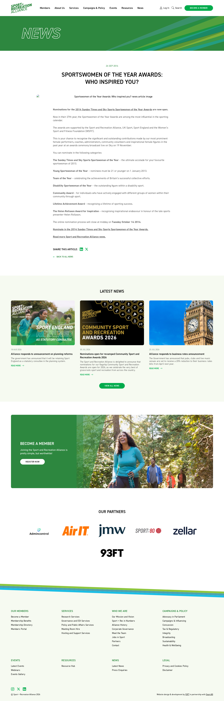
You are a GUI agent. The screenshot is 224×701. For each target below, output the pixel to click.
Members (45, 8)
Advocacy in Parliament (174, 616)
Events (113, 8)
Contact (115, 645)
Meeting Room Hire (70, 629)
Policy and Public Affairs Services (77, 624)
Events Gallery (18, 674)
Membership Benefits (21, 620)
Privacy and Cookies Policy (175, 666)
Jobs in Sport (118, 637)
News (140, 8)
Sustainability (169, 641)
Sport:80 (209, 694)
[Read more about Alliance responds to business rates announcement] (181, 322)
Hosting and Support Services (75, 633)
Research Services (70, 616)
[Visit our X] (18, 689)
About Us (60, 8)
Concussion (168, 624)
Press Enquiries (119, 670)
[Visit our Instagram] (12, 689)
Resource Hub (68, 666)
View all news (112, 385)
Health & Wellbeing (172, 645)
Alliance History (119, 624)
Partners (116, 641)
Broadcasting (169, 637)
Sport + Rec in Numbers (123, 620)
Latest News (118, 666)
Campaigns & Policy (94, 8)
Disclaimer (168, 670)
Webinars (15, 670)
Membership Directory (21, 624)
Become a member (199, 8)
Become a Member (20, 616)
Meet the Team (119, 633)
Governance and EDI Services (75, 620)
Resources (127, 8)
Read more (16, 366)
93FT (187, 694)
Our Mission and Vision (123, 616)
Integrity (167, 633)
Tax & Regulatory (171, 629)
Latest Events (17, 666)
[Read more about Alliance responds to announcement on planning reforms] (43, 322)
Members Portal (19, 629)
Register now (32, 461)
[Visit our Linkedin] (24, 689)
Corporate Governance (123, 629)
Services (74, 8)
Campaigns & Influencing (174, 620)
